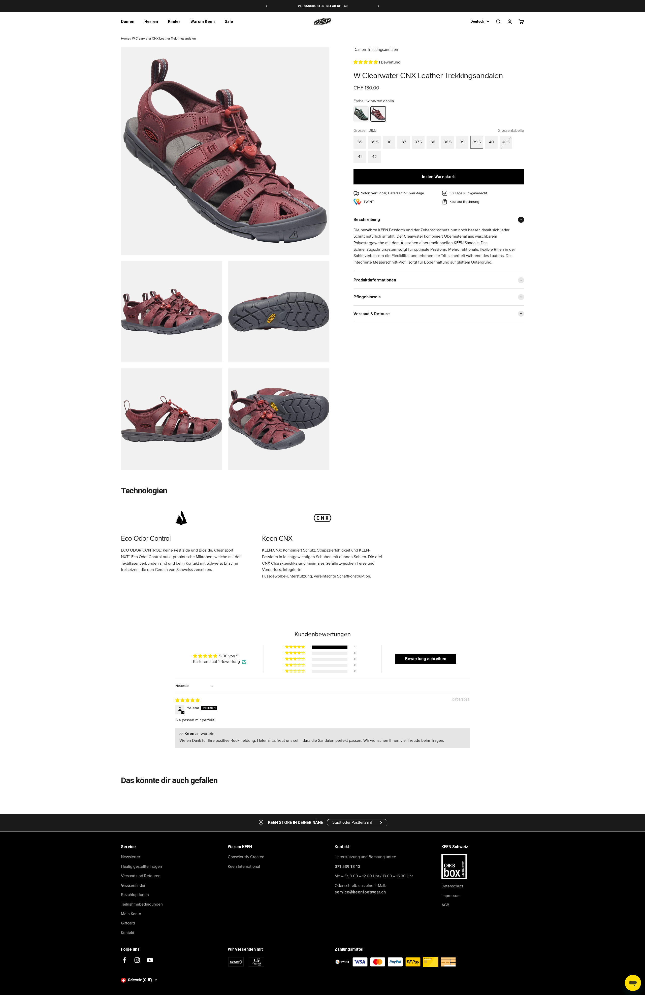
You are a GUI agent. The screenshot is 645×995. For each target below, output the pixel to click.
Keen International (244, 866)
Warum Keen (202, 21)
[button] (366, 62)
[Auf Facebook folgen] (124, 960)
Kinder (174, 21)
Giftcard (128, 923)
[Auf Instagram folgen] (137, 960)
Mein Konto (131, 914)
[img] (187, 700)
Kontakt (127, 933)
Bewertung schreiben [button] (425, 658)
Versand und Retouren (140, 876)
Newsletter (130, 857)
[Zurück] (267, 6)
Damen (127, 21)
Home (125, 38)
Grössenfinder (133, 885)
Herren (151, 21)
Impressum (451, 896)
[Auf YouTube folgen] (150, 960)
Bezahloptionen (135, 895)
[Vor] (378, 6)
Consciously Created (246, 857)
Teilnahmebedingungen (142, 904)
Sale (229, 21)
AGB (445, 905)
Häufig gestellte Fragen (141, 866)
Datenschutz (452, 886)
